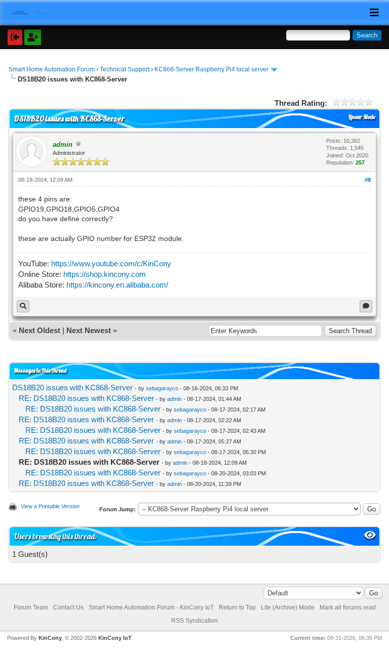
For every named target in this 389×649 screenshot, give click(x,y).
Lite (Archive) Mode (288, 607)
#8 (368, 180)
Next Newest (88, 330)
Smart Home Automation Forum (52, 69)
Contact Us (68, 607)
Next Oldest (39, 330)
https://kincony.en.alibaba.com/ (117, 284)
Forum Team (31, 607)
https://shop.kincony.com (104, 274)
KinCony (50, 638)
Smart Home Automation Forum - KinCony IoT (151, 607)
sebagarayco (162, 388)
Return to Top (237, 607)
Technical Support (124, 69)
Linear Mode (361, 116)
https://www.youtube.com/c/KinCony (111, 263)
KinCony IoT (115, 638)
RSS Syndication (194, 620)
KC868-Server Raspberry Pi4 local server (211, 69)
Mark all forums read (348, 607)
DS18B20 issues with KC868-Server (72, 387)
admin (174, 399)
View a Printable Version (50, 506)
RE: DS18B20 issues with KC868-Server (86, 398)
